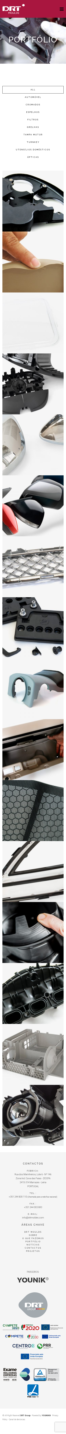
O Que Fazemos (33, 1238)
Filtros (33, 120)
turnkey (33, 142)
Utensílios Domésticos (33, 150)
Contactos (33, 1248)
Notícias (33, 1245)
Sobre (33, 1235)
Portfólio (33, 1241)
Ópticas (33, 157)
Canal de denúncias (17, 1419)
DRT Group (25, 1415)
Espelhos (33, 112)
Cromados (33, 105)
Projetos (33, 1251)
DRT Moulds (33, 1232)
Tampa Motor (33, 135)
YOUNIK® (46, 1415)
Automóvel (33, 97)
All (33, 90)
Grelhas (33, 127)
